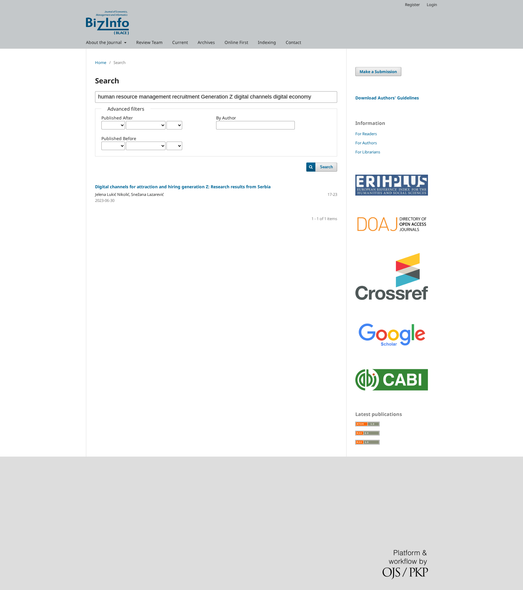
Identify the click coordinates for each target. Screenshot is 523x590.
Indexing (267, 42)
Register (412, 4)
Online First (236, 42)
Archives (206, 42)
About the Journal (104, 42)
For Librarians (367, 152)
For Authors (366, 143)
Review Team (149, 42)
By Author (226, 118)
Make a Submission (378, 71)
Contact (293, 42)
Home (100, 62)
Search (326, 167)
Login (432, 4)
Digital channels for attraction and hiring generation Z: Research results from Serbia (183, 186)
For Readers (366, 133)
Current (180, 42)
